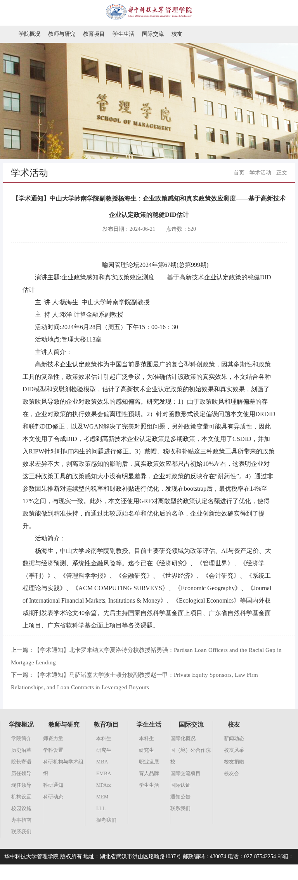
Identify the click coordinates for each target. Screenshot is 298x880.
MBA (102, 762)
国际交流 (153, 34)
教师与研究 (61, 34)
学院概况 (29, 34)
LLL (101, 808)
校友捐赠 (234, 762)
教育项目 (94, 34)
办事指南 (21, 820)
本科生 (103, 738)
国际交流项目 (185, 773)
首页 (239, 173)
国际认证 (180, 785)
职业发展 (149, 762)
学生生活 (123, 34)
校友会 (231, 773)
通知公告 (180, 797)
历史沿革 (21, 750)
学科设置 (53, 750)
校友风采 (234, 750)
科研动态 (53, 797)
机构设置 (21, 797)
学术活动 (260, 173)
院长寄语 (21, 762)
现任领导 (21, 785)
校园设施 (21, 808)
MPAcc (103, 785)
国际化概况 (183, 738)
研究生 (103, 750)
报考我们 (106, 820)
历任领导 (21, 773)
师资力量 (53, 738)
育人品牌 (149, 773)
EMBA (103, 773)
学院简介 (21, 738)
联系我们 (21, 832)
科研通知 (53, 785)
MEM (102, 797)
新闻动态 (234, 738)
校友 (177, 34)
